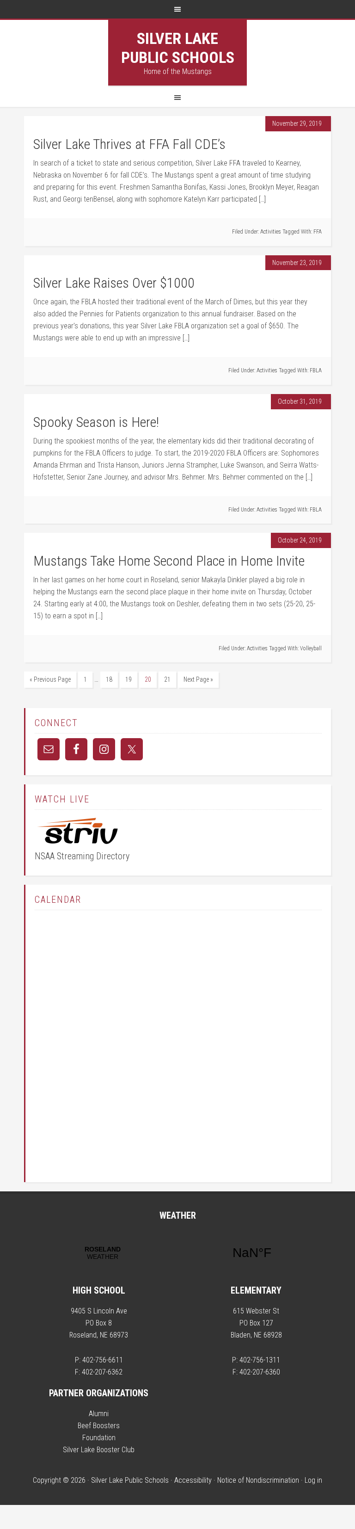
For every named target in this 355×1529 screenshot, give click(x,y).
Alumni (99, 1413)
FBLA (316, 370)
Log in (313, 1480)
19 (128, 679)
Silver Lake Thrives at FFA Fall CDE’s (129, 144)
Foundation (99, 1437)
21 (167, 679)
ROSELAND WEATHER (177, 1253)
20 (148, 679)
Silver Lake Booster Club (99, 1449)
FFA (317, 231)
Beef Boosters (99, 1425)
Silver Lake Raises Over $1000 (114, 283)
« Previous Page (50, 679)
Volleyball (311, 648)
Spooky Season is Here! (96, 422)
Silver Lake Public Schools (177, 48)
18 (109, 679)
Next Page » (198, 679)
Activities (270, 231)
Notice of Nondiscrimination (258, 1480)
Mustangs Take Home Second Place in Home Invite (169, 561)
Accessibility (193, 1480)
